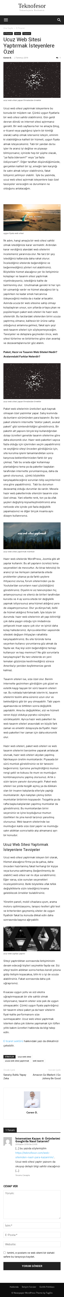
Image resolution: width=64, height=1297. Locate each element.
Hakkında (14, 1286)
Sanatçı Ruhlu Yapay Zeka (14, 1076)
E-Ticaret (20, 28)
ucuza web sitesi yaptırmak (17, 1060)
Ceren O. (7, 57)
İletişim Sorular (29, 1286)
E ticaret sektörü (13, 1041)
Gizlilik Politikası (46, 1286)
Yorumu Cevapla (22, 1175)
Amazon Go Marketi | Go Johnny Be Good (47, 1076)
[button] (5, 20)
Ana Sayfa (8, 28)
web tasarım (38, 1060)
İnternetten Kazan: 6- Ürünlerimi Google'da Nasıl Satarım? (37, 1140)
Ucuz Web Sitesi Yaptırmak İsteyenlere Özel (28, 45)
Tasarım (26, 33)
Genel (17, 33)
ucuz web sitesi (24, 1056)
